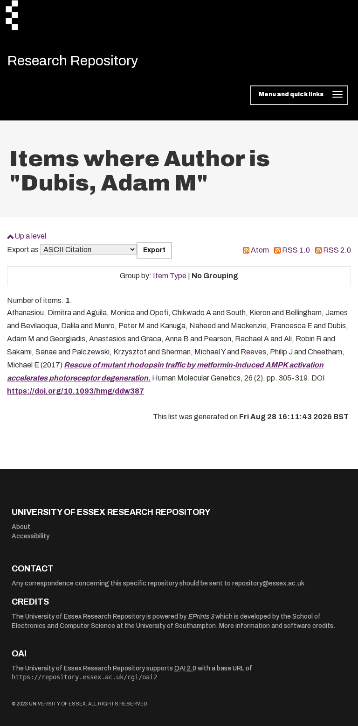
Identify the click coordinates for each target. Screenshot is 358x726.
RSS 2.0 (337, 250)
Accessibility (30, 536)
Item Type (169, 276)
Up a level (30, 236)
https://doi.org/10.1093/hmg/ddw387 (75, 391)
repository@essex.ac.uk (268, 583)
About (21, 526)
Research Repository (72, 60)
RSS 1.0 (296, 250)
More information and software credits (276, 625)
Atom (260, 250)
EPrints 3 (201, 616)
